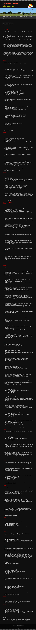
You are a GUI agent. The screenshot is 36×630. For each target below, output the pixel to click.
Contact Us (21, 16)
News (13, 16)
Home (4, 16)
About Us (17, 16)
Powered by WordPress (16, 625)
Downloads (25, 16)
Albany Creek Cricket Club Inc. (11, 4)
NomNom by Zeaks (21, 625)
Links (3, 18)
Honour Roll (30, 16)
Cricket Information (8, 16)
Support (7, 18)
